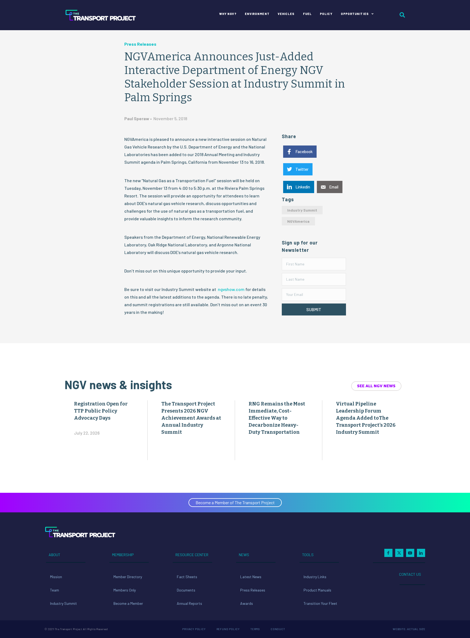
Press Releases (140, 44)
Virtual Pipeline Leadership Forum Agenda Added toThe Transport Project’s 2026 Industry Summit (365, 418)
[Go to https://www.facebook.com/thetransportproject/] (388, 553)
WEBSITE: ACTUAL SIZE (409, 629)
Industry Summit (302, 210)
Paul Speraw (136, 118)
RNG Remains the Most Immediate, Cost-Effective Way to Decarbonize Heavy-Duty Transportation (277, 418)
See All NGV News (376, 385)
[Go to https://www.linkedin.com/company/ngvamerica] (421, 553)
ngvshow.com (231, 289)
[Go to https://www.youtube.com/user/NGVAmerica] (410, 553)
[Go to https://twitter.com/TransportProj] (399, 553)
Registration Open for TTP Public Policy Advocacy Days (101, 411)
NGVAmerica (298, 221)
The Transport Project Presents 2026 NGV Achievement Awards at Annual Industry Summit (191, 418)
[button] (314, 309)
